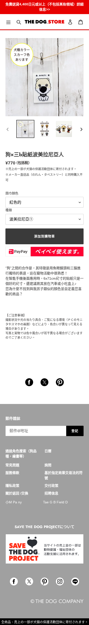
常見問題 (12, 465)
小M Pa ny (13, 502)
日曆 (47, 451)
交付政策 (51, 486)
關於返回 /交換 (16, 493)
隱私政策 (12, 486)
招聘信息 (51, 493)
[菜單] (8, 22)
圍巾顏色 (11, 193)
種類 (8, 210)
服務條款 (12, 473)
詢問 (47, 465)
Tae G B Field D (55, 502)
